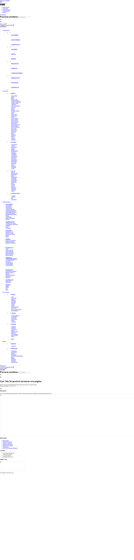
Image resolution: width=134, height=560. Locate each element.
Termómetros (8, 216)
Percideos (13, 132)
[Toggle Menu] (0, 28)
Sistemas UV (8, 276)
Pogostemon (14, 181)
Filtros (12, 357)
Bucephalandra (14, 150)
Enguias (13, 109)
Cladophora (13, 154)
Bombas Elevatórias (10, 241)
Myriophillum (14, 177)
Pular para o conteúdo (5, 0)
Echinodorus (14, 157)
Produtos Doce (6, 30)
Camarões (13, 195)
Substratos (13, 361)
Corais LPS (13, 318)
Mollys (12, 117)
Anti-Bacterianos (9, 262)
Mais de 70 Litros (9, 233)
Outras (12, 191)
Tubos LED (8, 282)
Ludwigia (13, 170)
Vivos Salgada (6, 292)
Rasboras (13, 136)
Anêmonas (13, 326)
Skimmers (8, 277)
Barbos (12, 97)
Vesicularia (13, 189)
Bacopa (13, 148)
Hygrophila (13, 163)
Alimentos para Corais (10, 223)
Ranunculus (13, 182)
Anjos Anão (13, 298)
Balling (7, 286)
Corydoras (13, 107)
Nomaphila (13, 178)
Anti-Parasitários (9, 263)
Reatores (7, 273)
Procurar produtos (9, 16)
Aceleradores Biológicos (11, 271)
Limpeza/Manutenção (10, 213)
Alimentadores (9, 205)
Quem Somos (6, 440)
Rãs (12, 198)
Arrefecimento (9, 208)
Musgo (12, 176)
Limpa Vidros (14, 114)
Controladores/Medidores (11, 211)
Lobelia (13, 168)
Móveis (7, 235)
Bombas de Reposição (10, 242)
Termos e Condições (7, 443)
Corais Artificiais (9, 250)
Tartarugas (13, 346)
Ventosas (7, 219)
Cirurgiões (13, 302)
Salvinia (13, 186)
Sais (6, 288)
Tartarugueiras (14, 362)
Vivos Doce (5, 91)
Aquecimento (9, 206)
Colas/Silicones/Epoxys (11, 210)
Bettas (12, 98)
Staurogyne (13, 187)
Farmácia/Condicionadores (17, 356)
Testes (7, 289)
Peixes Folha (14, 129)
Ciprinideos (13, 104)
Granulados (8, 228)
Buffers (7, 287)
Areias (7, 249)
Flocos (7, 226)
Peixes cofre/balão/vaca (16, 309)
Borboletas (13, 300)
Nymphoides (14, 179)
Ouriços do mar (14, 334)
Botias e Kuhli (14, 99)
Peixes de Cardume (15, 124)
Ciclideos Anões (14, 103)
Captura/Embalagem (10, 209)
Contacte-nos (6, 446)
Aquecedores (14, 352)
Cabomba (13, 152)
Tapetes (7, 215)
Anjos (12, 296)
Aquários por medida (10, 234)
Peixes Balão (14, 123)
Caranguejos (14, 199)
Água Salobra (14, 95)
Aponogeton (14, 147)
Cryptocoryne (14, 156)
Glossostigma (14, 159)
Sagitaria (13, 184)
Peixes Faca (13, 128)
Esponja (13, 330)
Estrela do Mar (14, 331)
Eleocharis (13, 158)
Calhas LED (8, 281)
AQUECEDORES (15, 39)
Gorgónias (13, 321)
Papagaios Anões (15, 307)
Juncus (12, 164)
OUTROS (13, 324)
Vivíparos (13, 139)
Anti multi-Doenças (10, 260)
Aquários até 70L (9, 231)
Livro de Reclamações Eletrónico (10, 448)
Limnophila (13, 167)
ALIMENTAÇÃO (15, 44)
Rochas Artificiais (9, 254)
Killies (12, 113)
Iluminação (13, 359)
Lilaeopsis (13, 166)
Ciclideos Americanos (16, 102)
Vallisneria (13, 188)
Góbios (12, 305)
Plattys (12, 133)
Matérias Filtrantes (10, 272)
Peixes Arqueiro (14, 122)
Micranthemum (14, 173)
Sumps (7, 236)
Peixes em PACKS (15, 127)
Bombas (13, 353)
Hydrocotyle (14, 162)
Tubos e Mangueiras (10, 218)
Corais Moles (14, 316)
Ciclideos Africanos (15, 100)
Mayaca (13, 172)
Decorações (13, 354)
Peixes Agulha (14, 119)
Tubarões (13, 138)
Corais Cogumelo (15, 315)
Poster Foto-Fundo (10, 252)
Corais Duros (14, 319)
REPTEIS (13, 343)
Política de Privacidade (8, 445)
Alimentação (14, 350)
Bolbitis (13, 149)
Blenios (13, 299)
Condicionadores (9, 265)
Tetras (12, 137)
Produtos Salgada (6, 202)
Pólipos (12, 320)
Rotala (12, 183)
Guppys (13, 112)
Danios (12, 108)
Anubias (13, 145)
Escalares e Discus (15, 110)
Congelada (8, 225)
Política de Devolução (7, 444)
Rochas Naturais (9, 255)
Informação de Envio (7, 441)
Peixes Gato (13, 131)
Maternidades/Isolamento (11, 214)
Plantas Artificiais (9, 251)
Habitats (13, 358)
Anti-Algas (8, 261)
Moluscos (13, 332)
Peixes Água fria (14, 118)
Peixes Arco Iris (14, 121)
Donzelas (13, 303)
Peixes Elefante (14, 126)
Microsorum (14, 174)
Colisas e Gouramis (15, 105)
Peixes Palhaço (14, 310)
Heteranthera (14, 161)
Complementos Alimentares (12, 224)
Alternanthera (14, 144)
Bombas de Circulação (11, 240)
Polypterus (13, 134)
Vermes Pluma (14, 335)
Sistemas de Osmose (10, 275)
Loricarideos (14, 116)
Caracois (13, 197)
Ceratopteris (13, 153)
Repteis (4, 341)
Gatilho (12, 304)
